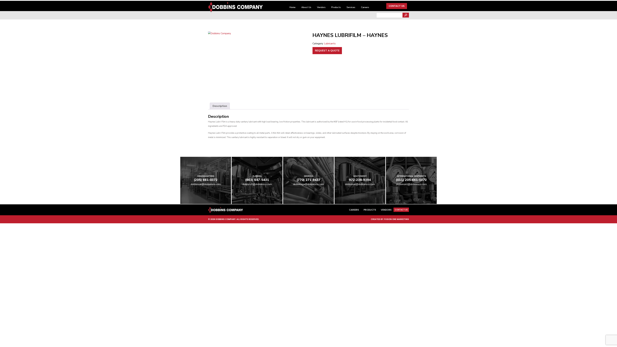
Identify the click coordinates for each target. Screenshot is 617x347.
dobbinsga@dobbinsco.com (308, 184)
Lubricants (330, 43)
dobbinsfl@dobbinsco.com (257, 184)
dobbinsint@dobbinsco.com (411, 184)
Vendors (321, 7)
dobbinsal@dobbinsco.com (206, 184)
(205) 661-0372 (206, 180)
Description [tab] (220, 106)
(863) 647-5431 (257, 180)
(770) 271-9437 (308, 180)
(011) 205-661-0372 (411, 180)
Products (336, 7)
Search (405, 15)
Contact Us (397, 6)
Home (292, 7)
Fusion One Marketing (396, 219)
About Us (306, 7)
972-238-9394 (360, 180)
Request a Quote (327, 50)
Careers (365, 7)
